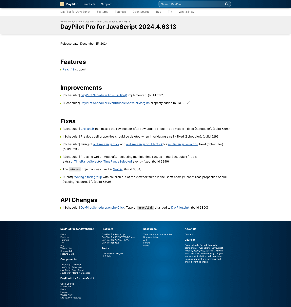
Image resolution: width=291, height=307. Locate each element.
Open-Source (67, 283)
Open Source (140, 11)
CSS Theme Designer (113, 253)
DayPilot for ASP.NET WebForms (118, 237)
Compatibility (67, 251)
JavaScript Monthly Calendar (75, 272)
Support (106, 4)
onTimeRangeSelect (85, 161)
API (145, 240)
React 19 (68, 69)
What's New (186, 11)
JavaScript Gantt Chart (72, 270)
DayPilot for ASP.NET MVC (115, 240)
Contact (189, 234)
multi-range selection (183, 144)
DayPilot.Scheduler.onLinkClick (102, 207)
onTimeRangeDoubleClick (144, 144)
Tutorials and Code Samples (157, 234)
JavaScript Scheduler (71, 267)
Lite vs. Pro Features (70, 297)
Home (63, 21)
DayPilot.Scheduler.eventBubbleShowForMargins (115, 103)
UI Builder (107, 256)
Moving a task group (88, 177)
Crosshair (87, 129)
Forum (146, 242)
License (64, 292)
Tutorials (120, 11)
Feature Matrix (67, 253)
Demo (63, 234)
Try (170, 11)
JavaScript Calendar (70, 264)
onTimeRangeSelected (116, 161)
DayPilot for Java (110, 242)
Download (65, 286)
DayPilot (72, 4)
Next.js (118, 169)
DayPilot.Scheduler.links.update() (104, 95)
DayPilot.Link (180, 207)
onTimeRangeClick (106, 144)
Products (89, 4)
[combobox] (190, 4)
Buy (158, 11)
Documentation (151, 237)
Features (102, 11)
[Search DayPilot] (227, 4)
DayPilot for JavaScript (75, 11)
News (146, 245)
